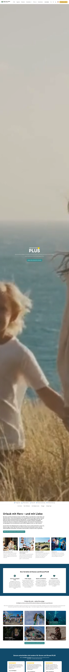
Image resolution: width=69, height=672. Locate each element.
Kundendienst (40, 2)
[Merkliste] (53, 2)
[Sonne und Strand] (5, 2)
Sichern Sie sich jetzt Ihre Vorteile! (34, 260)
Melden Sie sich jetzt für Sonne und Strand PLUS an (14, 531)
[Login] (56, 2)
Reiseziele (23, 2)
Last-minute (47, 2)
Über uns (34, 2)
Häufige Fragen (48, 506)
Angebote (18, 2)
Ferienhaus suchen (63, 2)
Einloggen (42, 506)
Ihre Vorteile (20, 506)
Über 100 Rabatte (27, 506)
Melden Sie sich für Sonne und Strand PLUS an (34, 643)
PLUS (14, 2)
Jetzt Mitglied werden (35, 506)
